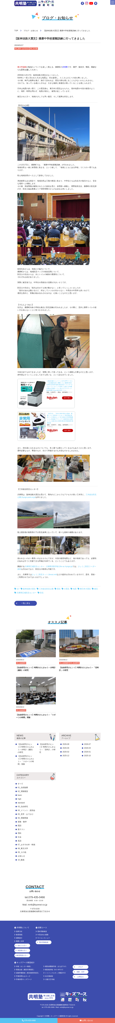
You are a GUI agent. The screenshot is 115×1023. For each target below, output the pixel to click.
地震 (74, 589)
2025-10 (87, 756)
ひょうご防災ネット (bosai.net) (44, 574)
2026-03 (87, 748)
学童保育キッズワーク (24, 979)
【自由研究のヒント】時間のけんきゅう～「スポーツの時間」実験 (26, 760)
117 (18, 589)
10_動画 (21, 860)
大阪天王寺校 (50, 979)
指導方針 (19, 931)
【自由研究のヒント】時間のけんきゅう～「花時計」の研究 (47, 748)
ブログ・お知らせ (31, 31)
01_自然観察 (23, 787)
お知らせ (21, 856)
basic (20, 795)
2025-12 (66, 756)
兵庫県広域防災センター (26, 593)
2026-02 (66, 752)
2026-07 (87, 744)
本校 (24, 966)
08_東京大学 (23, 848)
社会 (19, 837)
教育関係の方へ (22, 955)
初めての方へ (22, 945)
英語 (19, 841)
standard (21, 803)
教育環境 (19, 935)
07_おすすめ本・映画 (26, 845)
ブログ (80, 967)
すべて (20, 784)
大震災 (66, 589)
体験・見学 (80, 972)
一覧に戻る (25, 603)
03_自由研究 (23, 806)
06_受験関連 (23, 818)
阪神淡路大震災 (29, 589)
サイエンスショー (43, 938)
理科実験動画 (43, 942)
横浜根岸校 (54, 969)
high (19, 799)
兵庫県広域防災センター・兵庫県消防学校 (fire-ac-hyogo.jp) (49, 566)
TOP (16, 31)
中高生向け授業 (42, 935)
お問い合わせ (87, 1020)
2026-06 (66, 748)
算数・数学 (22, 822)
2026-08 (66, 744)
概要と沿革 (20, 941)
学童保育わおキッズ (23, 976)
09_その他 (22, 852)
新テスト (21, 829)
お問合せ (80, 977)
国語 (19, 826)
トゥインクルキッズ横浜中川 (55, 973)
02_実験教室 (23, 791)
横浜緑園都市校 (56, 966)
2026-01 (87, 752)
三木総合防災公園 (46, 589)
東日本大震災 (85, 589)
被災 (96, 589)
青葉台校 (25, 969)
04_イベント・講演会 (26, 810)
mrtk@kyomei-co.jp (37, 904)
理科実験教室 (42, 931)
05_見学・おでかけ (25, 814)
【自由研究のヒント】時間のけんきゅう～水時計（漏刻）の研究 (26, 748)
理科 (19, 833)
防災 (42, 593)
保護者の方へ (22, 950)
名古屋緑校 (49, 976)
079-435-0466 (30, 1020)
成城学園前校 (28, 973)
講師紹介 (19, 938)
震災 (59, 589)
